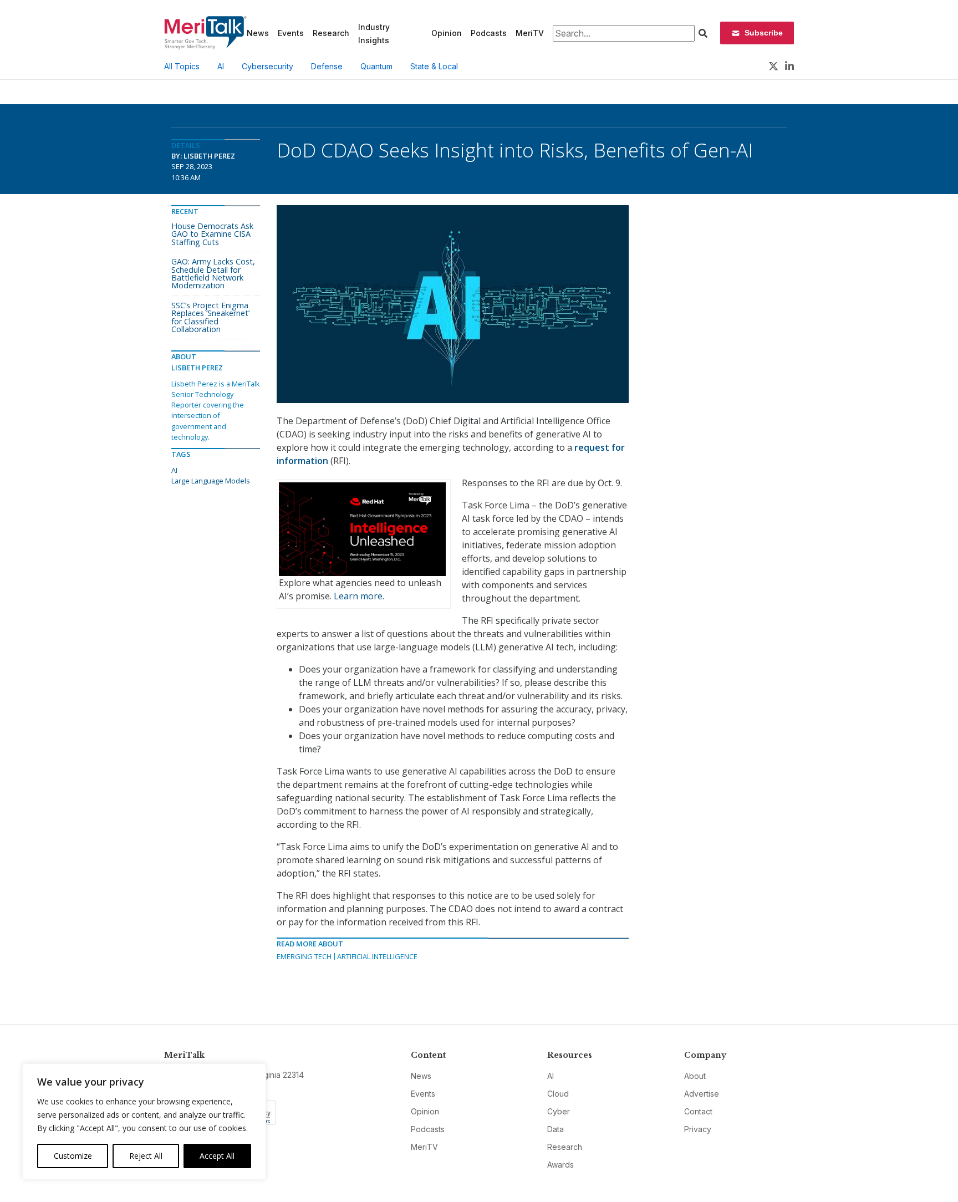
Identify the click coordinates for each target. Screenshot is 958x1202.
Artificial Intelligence (377, 956)
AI (220, 66)
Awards (560, 1164)
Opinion (446, 33)
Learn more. (359, 596)
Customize (73, 1155)
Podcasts (489, 33)
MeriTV (530, 33)
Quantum (376, 66)
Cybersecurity (267, 66)
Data (555, 1129)
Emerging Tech (304, 956)
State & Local (434, 66)
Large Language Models (210, 481)
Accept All (217, 1155)
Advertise (701, 1093)
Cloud (558, 1093)
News (258, 33)
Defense (327, 66)
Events (291, 33)
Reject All (145, 1155)
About (695, 1076)
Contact (698, 1111)
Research (331, 33)
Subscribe (764, 32)
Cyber (558, 1111)
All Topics (182, 66)
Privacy (697, 1129)
